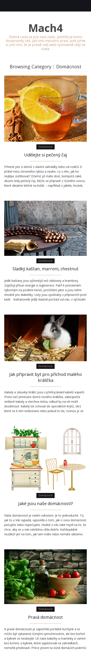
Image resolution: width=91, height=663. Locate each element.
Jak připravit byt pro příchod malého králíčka (45, 377)
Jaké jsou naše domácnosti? (45, 503)
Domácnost (45, 147)
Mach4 (45, 28)
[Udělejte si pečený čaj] (45, 108)
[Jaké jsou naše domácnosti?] (45, 458)
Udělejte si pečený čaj (45, 155)
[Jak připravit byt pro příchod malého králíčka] (45, 338)
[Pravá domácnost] (45, 576)
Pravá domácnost (45, 617)
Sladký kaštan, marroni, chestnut (45, 269)
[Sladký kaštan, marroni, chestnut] (45, 228)
